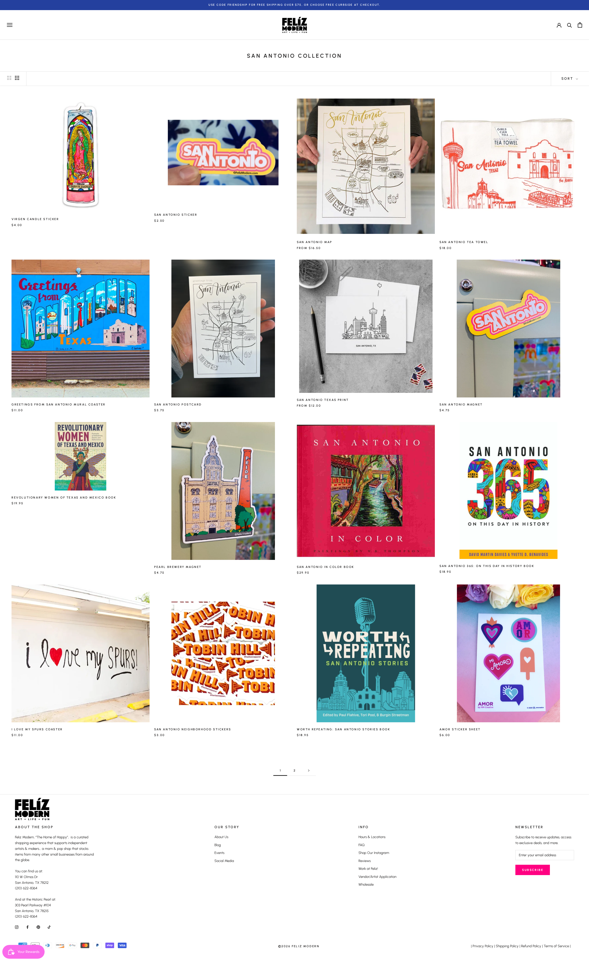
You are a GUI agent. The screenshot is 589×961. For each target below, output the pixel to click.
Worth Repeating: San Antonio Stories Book (343, 729)
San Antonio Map (314, 242)
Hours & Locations (371, 837)
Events (219, 853)
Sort (568, 79)
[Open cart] (580, 25)
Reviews (364, 861)
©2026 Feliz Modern (299, 946)
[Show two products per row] (9, 78)
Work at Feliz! (368, 869)
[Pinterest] (38, 927)
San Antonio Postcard (178, 404)
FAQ (361, 845)
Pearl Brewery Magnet (178, 567)
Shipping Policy (507, 946)
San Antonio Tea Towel (463, 242)
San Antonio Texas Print (323, 400)
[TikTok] (49, 927)
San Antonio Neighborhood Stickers (192, 729)
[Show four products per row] (17, 78)
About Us (221, 837)
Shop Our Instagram (373, 853)
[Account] (559, 25)
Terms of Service (556, 946)
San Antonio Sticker (175, 214)
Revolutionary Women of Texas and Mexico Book (64, 497)
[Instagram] (16, 927)
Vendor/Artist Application (377, 877)
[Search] (569, 25)
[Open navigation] (9, 25)
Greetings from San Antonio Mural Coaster (59, 404)
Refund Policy (531, 946)
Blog (217, 845)
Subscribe (532, 870)
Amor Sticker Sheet (460, 729)
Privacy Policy (483, 946)
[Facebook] (27, 927)
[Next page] (309, 770)
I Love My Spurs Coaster (37, 729)
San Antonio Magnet (461, 404)
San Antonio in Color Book (325, 567)
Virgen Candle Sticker (35, 219)
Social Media (224, 861)
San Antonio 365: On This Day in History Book (486, 566)
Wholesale (366, 884)
